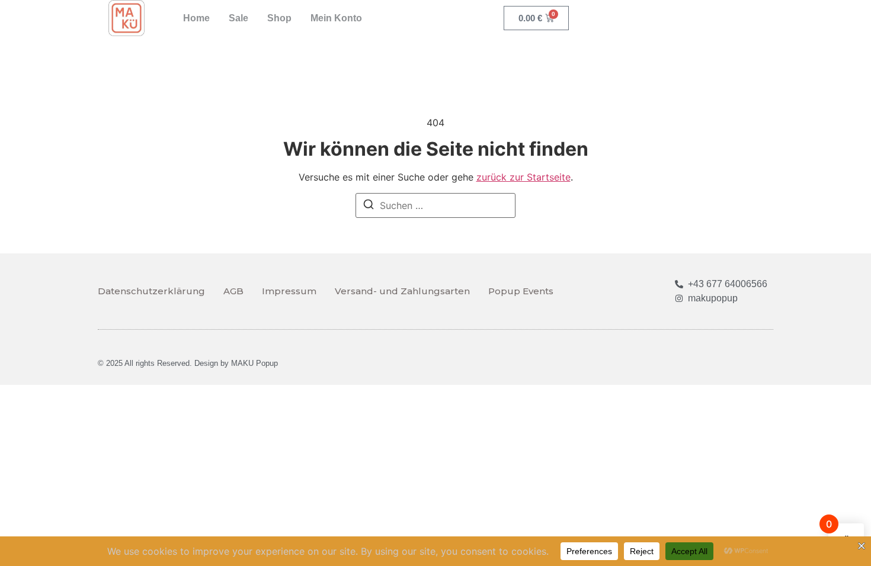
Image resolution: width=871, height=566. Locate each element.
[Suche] (368, 206)
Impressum (289, 291)
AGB (233, 291)
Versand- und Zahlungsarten (402, 291)
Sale (238, 18)
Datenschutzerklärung (151, 291)
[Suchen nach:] (435, 205)
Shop (279, 18)
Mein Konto (336, 18)
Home (196, 18)
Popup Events (520, 291)
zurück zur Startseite (523, 177)
